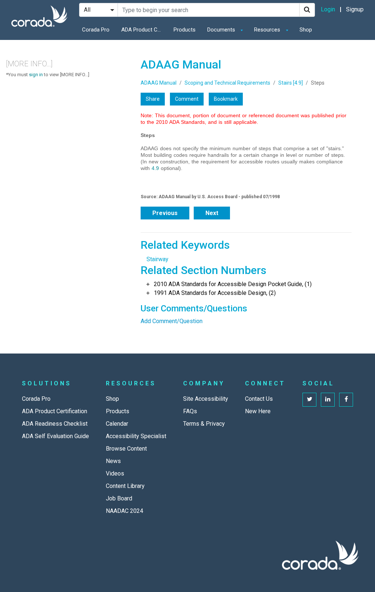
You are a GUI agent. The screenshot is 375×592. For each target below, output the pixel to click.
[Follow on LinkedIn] (328, 400)
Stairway (157, 259)
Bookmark (226, 99)
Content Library (125, 485)
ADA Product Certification (143, 29)
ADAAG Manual (159, 83)
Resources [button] (268, 29)
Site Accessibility (205, 398)
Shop (306, 29)
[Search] (307, 10)
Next (211, 213)
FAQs (190, 411)
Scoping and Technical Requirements (227, 83)
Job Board (119, 498)
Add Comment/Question (172, 321)
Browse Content (126, 448)
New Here (258, 411)
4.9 (155, 168)
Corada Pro (95, 29)
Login (328, 9)
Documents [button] (222, 29)
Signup (355, 9)
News (113, 461)
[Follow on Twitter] (309, 400)
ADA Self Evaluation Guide (55, 436)
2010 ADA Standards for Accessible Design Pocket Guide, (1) (233, 284)
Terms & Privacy (204, 423)
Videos (115, 473)
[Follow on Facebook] (346, 400)
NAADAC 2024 (124, 510)
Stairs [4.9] (290, 83)
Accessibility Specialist (136, 436)
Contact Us (259, 398)
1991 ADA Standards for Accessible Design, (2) (215, 292)
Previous (165, 213)
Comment (186, 99)
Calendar (117, 423)
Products (185, 29)
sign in (36, 74)
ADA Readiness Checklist (55, 423)
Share (153, 99)
